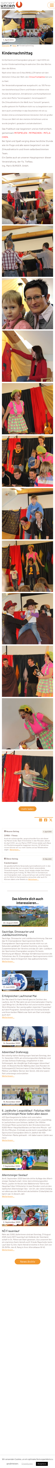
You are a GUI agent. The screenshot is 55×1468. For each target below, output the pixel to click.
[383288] (27, 251)
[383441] (27, 303)
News (14, 45)
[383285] (27, 723)
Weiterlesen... (33, 879)
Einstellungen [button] (27, 1463)
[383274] (27, 461)
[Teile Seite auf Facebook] (45, 820)
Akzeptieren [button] (41, 1464)
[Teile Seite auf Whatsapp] (40, 820)
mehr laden (27, 808)
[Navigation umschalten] (52, 5)
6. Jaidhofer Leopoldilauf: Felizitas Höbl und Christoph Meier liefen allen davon (26, 1112)
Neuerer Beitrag (12, 831)
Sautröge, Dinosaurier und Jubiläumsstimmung (18, 933)
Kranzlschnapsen (11, 863)
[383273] (27, 408)
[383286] (27, 776)
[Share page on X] (50, 820)
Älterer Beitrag (12, 859)
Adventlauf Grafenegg (15, 1052)
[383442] (27, 356)
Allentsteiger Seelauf (15, 1175)
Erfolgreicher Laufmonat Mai (19, 995)
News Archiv (27, 1261)
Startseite (6, 45)
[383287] (27, 198)
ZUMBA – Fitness (11, 835)
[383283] (27, 618)
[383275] (27, 513)
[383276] (27, 566)
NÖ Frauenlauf (10, 1230)
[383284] (27, 671)
